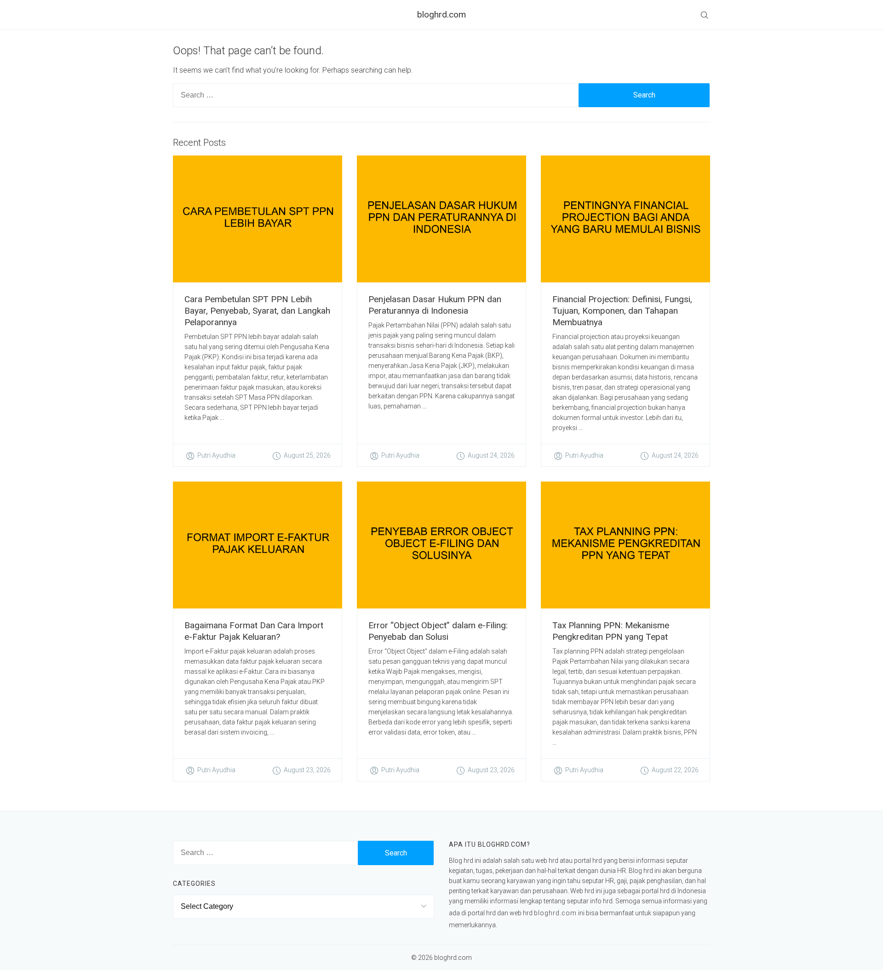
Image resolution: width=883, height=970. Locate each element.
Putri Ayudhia (216, 455)
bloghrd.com (441, 14)
